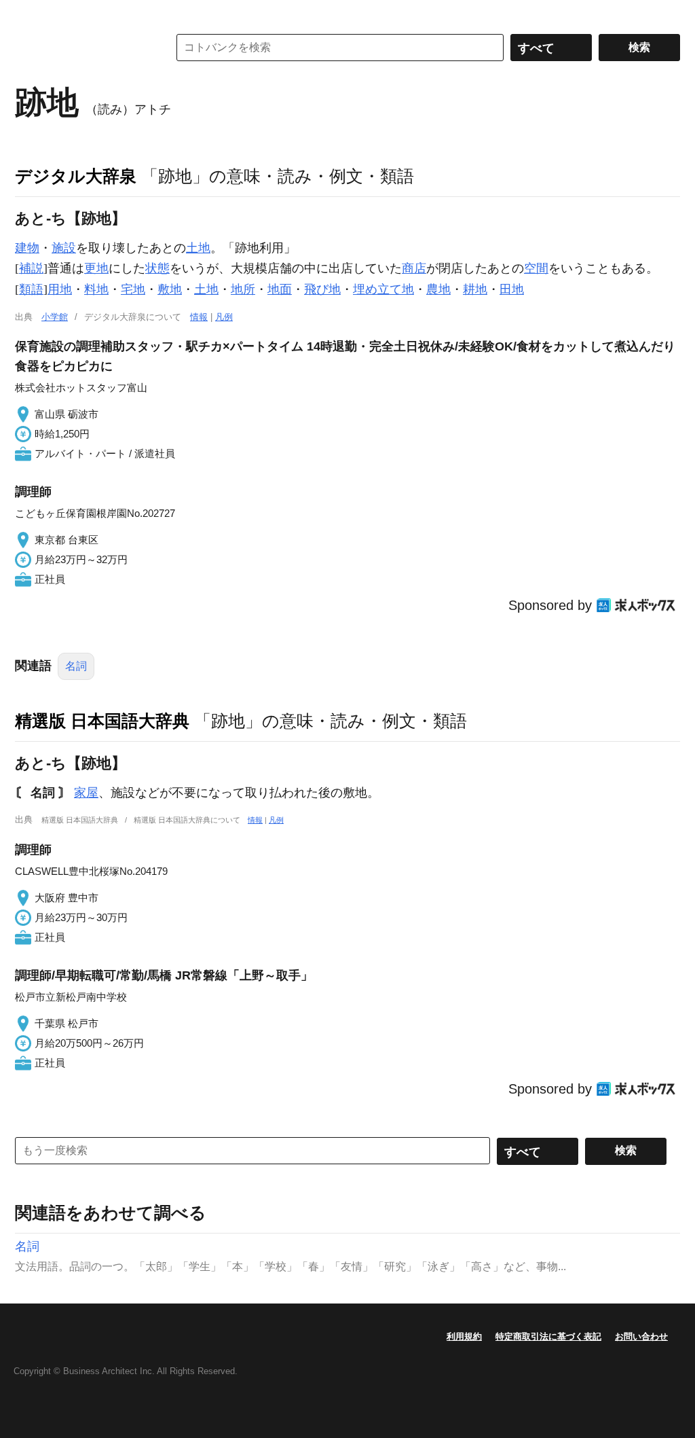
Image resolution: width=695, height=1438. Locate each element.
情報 (199, 317)
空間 (536, 268)
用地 (60, 289)
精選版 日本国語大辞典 (102, 720)
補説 (31, 268)
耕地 (475, 289)
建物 (27, 248)
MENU (28, 13)
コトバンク (82, 47)
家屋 (86, 792)
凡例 (224, 317)
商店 (414, 268)
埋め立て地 (383, 289)
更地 (96, 268)
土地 (198, 248)
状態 (157, 268)
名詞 (76, 666)
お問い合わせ (641, 1336)
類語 (31, 289)
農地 (438, 289)
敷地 (169, 289)
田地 (512, 289)
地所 (243, 289)
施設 (64, 248)
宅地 (133, 289)
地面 (279, 289)
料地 (96, 289)
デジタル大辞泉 (75, 175)
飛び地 (322, 289)
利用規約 (464, 1336)
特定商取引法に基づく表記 (548, 1336)
